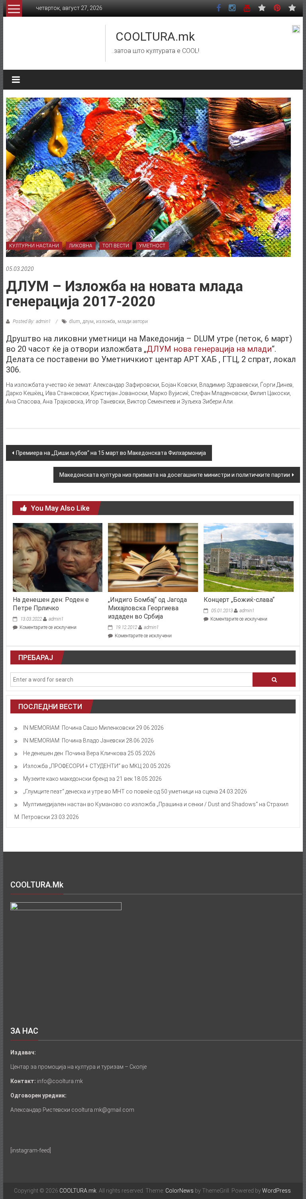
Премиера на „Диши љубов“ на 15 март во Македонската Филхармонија (111, 453)
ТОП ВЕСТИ (115, 246)
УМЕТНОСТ (152, 246)
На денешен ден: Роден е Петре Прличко (51, 604)
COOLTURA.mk (155, 36)
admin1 (56, 619)
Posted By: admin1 (32, 321)
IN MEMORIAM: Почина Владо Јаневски (74, 740)
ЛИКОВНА (80, 246)
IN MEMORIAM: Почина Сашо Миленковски (79, 728)
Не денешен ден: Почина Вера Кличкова (74, 753)
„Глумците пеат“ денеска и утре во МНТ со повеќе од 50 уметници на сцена (120, 791)
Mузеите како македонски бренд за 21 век (78, 779)
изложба (105, 321)
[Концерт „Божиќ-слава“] (248, 557)
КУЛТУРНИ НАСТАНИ (34, 246)
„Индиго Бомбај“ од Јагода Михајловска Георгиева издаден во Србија (147, 608)
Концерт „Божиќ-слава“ (239, 599)
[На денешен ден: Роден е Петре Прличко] (57, 557)
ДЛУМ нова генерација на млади (209, 349)
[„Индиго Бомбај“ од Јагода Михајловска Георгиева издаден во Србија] (153, 557)
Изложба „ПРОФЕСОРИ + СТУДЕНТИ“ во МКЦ (82, 766)
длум (88, 321)
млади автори (133, 321)
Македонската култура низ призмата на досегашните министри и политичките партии (174, 475)
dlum (74, 321)
